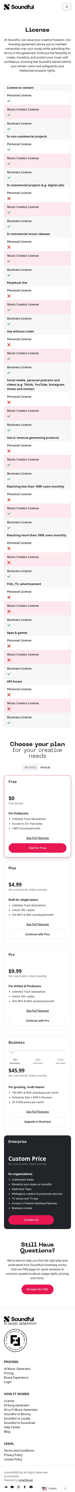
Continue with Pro (37, 1020)
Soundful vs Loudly (17, 1418)
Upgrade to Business (37, 1121)
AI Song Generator (17, 1405)
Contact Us (31, 1220)
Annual (45, 767)
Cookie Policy (13, 1459)
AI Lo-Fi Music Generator (21, 1410)
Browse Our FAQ (37, 1289)
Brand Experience (16, 1378)
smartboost (26, 1480)
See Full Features (37, 838)
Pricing (9, 1373)
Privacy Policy (13, 1455)
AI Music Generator (20, 1324)
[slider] (37, 1050)
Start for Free (37, 848)
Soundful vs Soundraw (19, 1423)
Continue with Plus (37, 934)
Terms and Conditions (19, 1451)
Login (8, 1382)
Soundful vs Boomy (17, 1414)
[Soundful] (19, 1319)
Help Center (12, 1427)
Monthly (30, 767)
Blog (7, 1432)
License (9, 1401)
